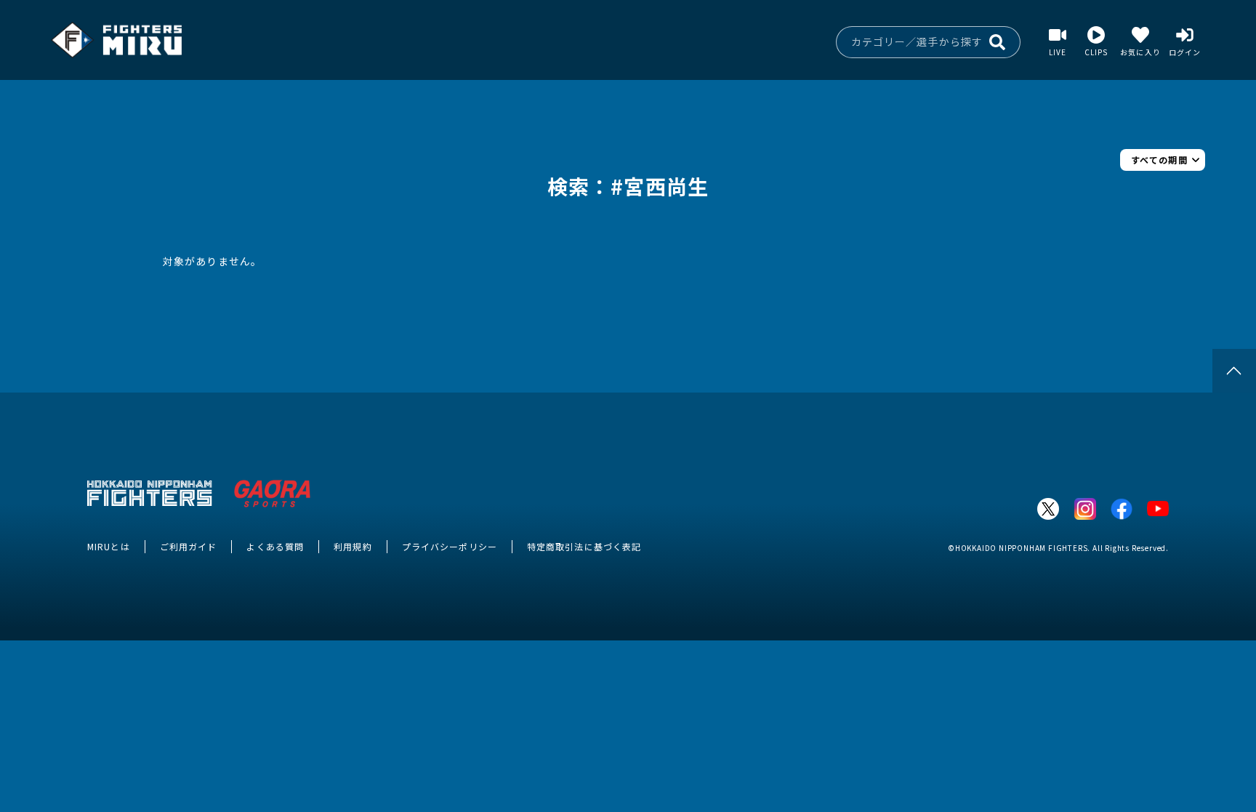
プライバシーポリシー (449, 546)
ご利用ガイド (188, 546)
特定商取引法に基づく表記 (584, 546)
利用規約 (352, 546)
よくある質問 (275, 546)
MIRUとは (108, 546)
